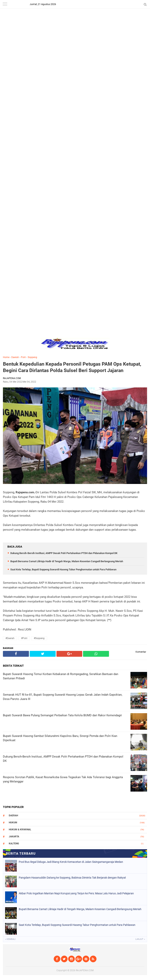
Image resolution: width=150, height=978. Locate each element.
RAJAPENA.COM (85, 970)
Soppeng (32, 357)
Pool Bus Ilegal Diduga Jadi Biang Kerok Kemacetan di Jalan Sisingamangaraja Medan (71, 861)
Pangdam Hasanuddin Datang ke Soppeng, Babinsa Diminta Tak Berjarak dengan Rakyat (72, 877)
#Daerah (9, 638)
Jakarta (14, 836)
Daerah (15, 357)
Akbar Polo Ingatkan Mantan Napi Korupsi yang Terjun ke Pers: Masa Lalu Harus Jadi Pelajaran (76, 893)
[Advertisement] (75, 27)
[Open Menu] (5, 4)
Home (6, 357)
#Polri (24, 638)
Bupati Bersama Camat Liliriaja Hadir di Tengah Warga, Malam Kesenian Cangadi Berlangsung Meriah (66, 561)
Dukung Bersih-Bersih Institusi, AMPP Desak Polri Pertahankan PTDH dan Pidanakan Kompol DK (63, 553)
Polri (23, 357)
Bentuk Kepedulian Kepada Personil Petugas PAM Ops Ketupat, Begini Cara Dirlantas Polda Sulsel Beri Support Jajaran (72, 367)
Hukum (13, 822)
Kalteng (14, 843)
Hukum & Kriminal (20, 829)
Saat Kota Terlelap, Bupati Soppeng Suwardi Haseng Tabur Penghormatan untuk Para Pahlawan (63, 569)
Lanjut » (140, 939)
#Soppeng (39, 638)
